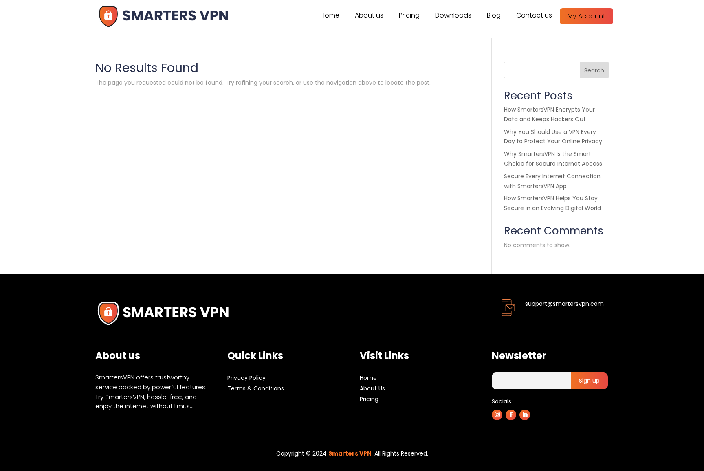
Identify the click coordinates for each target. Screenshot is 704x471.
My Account (586, 16)
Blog (494, 15)
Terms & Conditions (255, 388)
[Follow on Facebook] (511, 415)
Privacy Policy (246, 378)
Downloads (453, 15)
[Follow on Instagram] (497, 415)
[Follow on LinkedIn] (524, 415)
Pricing (409, 15)
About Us (372, 388)
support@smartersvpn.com (564, 304)
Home (330, 15)
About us (369, 15)
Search (594, 70)
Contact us (534, 15)
